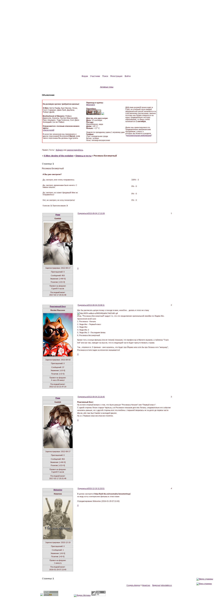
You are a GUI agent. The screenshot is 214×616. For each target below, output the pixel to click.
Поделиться (83, 213)
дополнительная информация (138, 135)
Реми (58, 215)
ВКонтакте (90, 105)
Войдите (59, 150)
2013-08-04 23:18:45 (96, 397)
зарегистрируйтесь (75, 150)
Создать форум (133, 585)
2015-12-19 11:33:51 (96, 488)
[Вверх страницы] (204, 579)
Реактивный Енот (58, 306)
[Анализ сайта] (98, 595)
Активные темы (106, 87)
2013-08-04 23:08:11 (96, 305)
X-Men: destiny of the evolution (58, 156)
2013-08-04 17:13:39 (96, 213)
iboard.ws (146, 585)
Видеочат (156, 585)
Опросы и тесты (83, 156)
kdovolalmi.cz (166, 585)
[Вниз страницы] (204, 584)
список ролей (48, 130)
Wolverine (58, 490)
